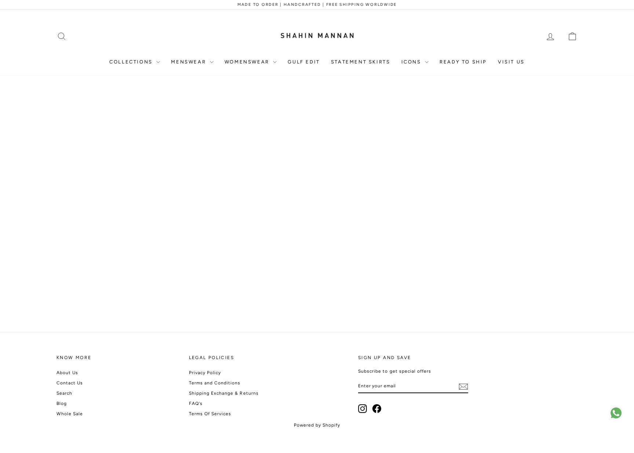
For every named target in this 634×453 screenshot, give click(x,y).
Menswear (189, 62)
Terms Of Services (210, 413)
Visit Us (511, 62)
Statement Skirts (360, 62)
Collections (131, 62)
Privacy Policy (205, 372)
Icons (412, 62)
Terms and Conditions (215, 383)
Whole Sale (70, 413)
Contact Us (70, 383)
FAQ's (196, 403)
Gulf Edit (304, 62)
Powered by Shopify (317, 425)
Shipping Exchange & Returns (224, 393)
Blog (62, 403)
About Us (67, 372)
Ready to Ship (463, 62)
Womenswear (248, 62)
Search (64, 393)
